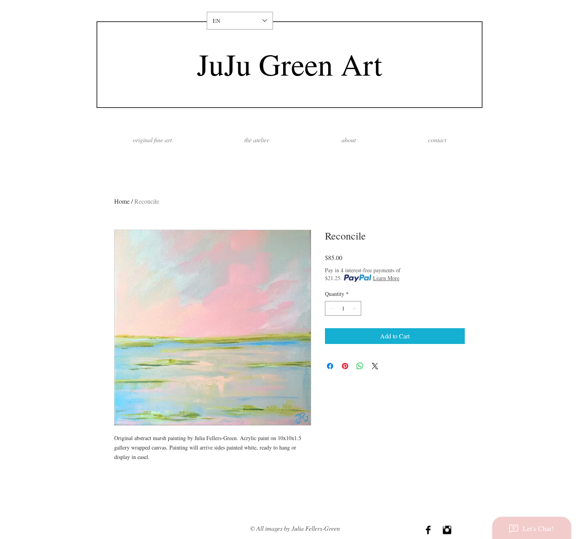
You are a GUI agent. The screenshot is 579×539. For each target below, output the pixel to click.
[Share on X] (375, 366)
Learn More (386, 278)
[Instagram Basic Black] (447, 530)
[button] (348, 139)
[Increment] (355, 308)
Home (122, 201)
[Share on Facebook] (330, 366)
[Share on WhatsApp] (360, 366)
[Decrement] (331, 308)
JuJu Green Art (289, 64)
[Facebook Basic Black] (428, 530)
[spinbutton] (343, 308)
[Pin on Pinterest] (345, 366)
